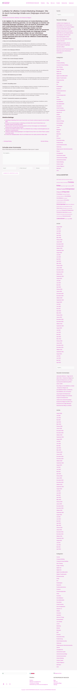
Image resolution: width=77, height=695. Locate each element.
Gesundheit (59, 105)
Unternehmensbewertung (68, 214)
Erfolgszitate (65, 192)
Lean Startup (59, 125)
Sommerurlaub (62, 214)
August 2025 (59, 252)
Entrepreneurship (60, 80)
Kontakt (58, 3)
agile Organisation (59, 179)
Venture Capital (60, 164)
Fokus (58, 97)
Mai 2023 (59, 308)
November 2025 (60, 246)
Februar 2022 (59, 340)
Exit (57, 84)
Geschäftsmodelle (60, 103)
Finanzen (59, 93)
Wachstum (59, 168)
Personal (58, 138)
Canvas (58, 60)
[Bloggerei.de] (32, 673)
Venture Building (60, 161)
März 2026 (59, 237)
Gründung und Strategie (34, 683)
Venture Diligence (60, 166)
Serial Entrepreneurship (62, 144)
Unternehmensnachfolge (62, 157)
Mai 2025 (59, 259)
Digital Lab (59, 71)
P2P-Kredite (64, 208)
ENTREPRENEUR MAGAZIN (32, 3)
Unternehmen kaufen (61, 155)
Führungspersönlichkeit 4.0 (60, 196)
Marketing (17, 17)
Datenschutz (64, 3)
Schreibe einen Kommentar (8, 17)
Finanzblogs (59, 194)
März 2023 (59, 312)
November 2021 (60, 347)
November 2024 (60, 272)
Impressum (71, 3)
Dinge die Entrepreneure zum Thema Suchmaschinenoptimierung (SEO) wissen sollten (64, 381)
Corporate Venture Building (62, 65)
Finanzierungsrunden (61, 95)
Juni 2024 (59, 282)
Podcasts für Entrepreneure (67, 210)
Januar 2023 (59, 317)
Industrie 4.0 (59, 112)
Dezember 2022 (60, 319)
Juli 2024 (58, 280)
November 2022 (60, 321)
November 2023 (60, 295)
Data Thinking (60, 67)
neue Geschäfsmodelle (65, 206)
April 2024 (59, 287)
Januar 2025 (59, 267)
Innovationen (65, 198)
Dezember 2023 (60, 293)
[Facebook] (3, 684)
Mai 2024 (59, 284)
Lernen (58, 127)
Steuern (58, 151)
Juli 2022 (58, 330)
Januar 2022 (59, 343)
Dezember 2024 (60, 269)
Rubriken (43, 3)
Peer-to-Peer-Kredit (69, 208)
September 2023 (60, 300)
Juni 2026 (59, 231)
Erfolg (58, 82)
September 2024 (60, 276)
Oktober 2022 (59, 323)
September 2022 (60, 325)
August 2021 (59, 353)
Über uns (53, 3)
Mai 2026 (59, 233)
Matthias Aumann (68, 204)
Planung (58, 210)
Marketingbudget (61, 204)
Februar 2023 (59, 315)
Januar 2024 (59, 291)
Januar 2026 (59, 241)
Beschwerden (68, 179)
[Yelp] (7, 684)
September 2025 (60, 250)
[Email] (10, 684)
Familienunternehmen (61, 90)
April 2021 (59, 362)
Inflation (58, 114)
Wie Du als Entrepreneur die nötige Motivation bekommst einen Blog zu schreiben (64, 403)
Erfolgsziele (59, 191)
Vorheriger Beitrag (7, 141)
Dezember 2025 (60, 244)
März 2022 (59, 338)
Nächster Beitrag (45, 141)
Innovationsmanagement (60, 200)
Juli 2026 (58, 228)
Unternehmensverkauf (61, 159)
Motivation (59, 133)
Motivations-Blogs (59, 206)
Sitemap (55, 684)
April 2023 (59, 310)
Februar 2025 (59, 265)
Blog (48, 3)
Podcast (60, 210)
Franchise (59, 99)
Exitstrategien (59, 86)
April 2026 (59, 235)
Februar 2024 (59, 289)
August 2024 (59, 278)
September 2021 (60, 351)
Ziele (58, 170)
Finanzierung (64, 194)
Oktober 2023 (59, 297)
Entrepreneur (70, 189)
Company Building (60, 62)
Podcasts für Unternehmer (62, 212)
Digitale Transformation (61, 77)
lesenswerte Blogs (57, 683)
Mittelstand (72, 204)
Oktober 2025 (59, 248)
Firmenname (68, 194)
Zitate (71, 218)
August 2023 (59, 302)
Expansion (59, 88)
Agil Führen (63, 179)
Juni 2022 (59, 332)
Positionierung (60, 142)
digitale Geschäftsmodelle (62, 75)
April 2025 (59, 261)
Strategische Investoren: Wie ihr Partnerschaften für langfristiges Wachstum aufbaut (63, 44)
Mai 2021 (59, 360)
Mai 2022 (59, 334)
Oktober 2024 (59, 274)
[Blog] (57, 673)
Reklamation (70, 212)
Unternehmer (61, 218)
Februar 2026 (59, 239)
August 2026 (59, 226)
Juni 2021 (59, 358)
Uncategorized (60, 153)
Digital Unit (59, 73)
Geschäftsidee (68, 196)
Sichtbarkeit (58, 214)
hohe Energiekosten (61, 110)
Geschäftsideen (60, 101)
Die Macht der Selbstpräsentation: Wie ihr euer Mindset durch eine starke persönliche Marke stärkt (26, 134)
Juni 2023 (59, 306)
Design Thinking (60, 69)
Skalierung (59, 146)
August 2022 (59, 328)
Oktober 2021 (59, 349)
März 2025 (59, 263)
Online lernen (59, 208)
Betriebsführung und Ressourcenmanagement (39, 684)
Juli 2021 (58, 356)
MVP (58, 136)
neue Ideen (70, 206)
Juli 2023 (58, 304)
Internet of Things (60, 121)
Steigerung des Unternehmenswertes (64, 149)
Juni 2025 (59, 256)
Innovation (59, 116)
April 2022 (59, 336)
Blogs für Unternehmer (64, 182)
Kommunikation (60, 123)
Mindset (58, 131)
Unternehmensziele (66, 216)
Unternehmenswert (59, 216)
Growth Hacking (60, 108)
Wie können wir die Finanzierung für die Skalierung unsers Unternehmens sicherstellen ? (65, 50)
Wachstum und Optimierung (35, 681)
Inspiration (59, 118)
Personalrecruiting (60, 140)
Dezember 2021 (60, 345)
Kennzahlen (66, 200)
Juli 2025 (58, 254)
